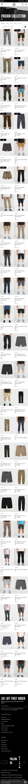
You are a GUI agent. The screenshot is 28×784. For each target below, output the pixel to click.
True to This (4, 746)
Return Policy (4, 721)
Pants (15, 23)
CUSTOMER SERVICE (6, 714)
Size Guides (3, 744)
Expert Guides (4, 748)
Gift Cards (3, 742)
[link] (19, 757)
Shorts (20, 23)
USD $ (3, 762)
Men (8, 23)
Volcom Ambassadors (6, 751)
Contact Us (3, 717)
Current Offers (4, 730)
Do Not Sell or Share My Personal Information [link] (11, 775)
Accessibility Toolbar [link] (17, 777)
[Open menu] (2, 4)
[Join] (25, 706)
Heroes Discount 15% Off (6, 732)
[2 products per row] (25, 26)
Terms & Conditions (18, 708)
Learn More (8, 782)
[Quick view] (12, 44)
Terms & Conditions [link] (12, 770)
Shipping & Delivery (5, 719)
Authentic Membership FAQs (7, 725)
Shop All (3, 23)
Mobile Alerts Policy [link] (5, 772)
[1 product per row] (23, 26)
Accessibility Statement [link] (6, 777)
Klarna (2, 723)
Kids (11, 23)
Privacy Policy (14, 709)
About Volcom (4, 740)
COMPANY (3, 737)
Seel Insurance (4, 728)
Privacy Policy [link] (4, 770)
